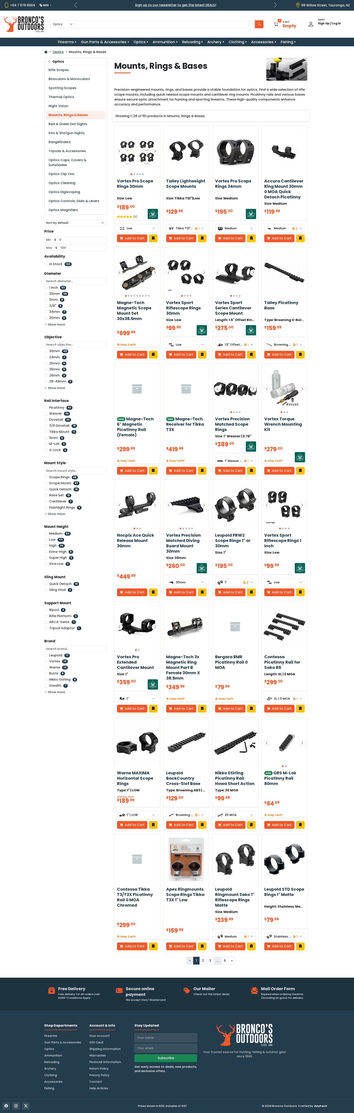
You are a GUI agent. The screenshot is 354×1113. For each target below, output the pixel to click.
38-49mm (60, 381)
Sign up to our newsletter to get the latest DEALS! (175, 5)
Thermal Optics (61, 97)
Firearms (66, 42)
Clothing (236, 42)
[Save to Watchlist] (153, 238)
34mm (57, 311)
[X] (26, 1106)
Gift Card (96, 1042)
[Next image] (155, 151)
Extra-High (60, 551)
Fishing (287, 42)
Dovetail (59, 419)
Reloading (191, 42)
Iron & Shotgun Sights (67, 133)
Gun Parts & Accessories (103, 42)
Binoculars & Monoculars (69, 79)
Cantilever (60, 501)
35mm (57, 369)
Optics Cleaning (62, 183)
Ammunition (164, 42)
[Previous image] (119, 151)
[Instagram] (16, 1106)
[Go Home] (46, 52)
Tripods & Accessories (67, 151)
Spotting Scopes (62, 88)
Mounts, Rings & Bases (68, 115)
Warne (57, 667)
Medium (59, 533)
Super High (60, 557)
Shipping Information (105, 1049)
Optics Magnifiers (63, 210)
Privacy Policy (99, 1075)
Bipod (56, 609)
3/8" (55, 305)
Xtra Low (59, 563)
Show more (56, 324)
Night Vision (58, 106)
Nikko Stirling (62, 679)
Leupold (58, 655)
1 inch (57, 287)
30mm (58, 293)
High (56, 545)
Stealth (57, 685)
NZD (46, 5)
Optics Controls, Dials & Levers (74, 201)
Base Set (59, 495)
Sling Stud (60, 589)
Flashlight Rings (64, 507)
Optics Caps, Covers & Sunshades (67, 162)
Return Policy (99, 1069)
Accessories (262, 42)
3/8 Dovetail (62, 425)
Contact (95, 1082)
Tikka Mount (62, 431)
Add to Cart (183, 238)
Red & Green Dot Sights (68, 124)
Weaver (59, 413)
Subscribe (166, 1058)
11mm (56, 299)
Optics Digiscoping (64, 192)
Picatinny (60, 407)
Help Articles (98, 1088)
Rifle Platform (63, 616)
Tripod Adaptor (64, 628)
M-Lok (57, 443)
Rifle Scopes (59, 70)
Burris (56, 673)
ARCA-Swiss (61, 622)
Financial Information (105, 1062)
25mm (57, 318)
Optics (140, 42)
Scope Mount (63, 483)
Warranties (97, 1055)
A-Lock (57, 450)
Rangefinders (60, 142)
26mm (57, 375)
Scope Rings (62, 477)
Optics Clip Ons (61, 174)
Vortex (57, 661)
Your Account (99, 1036)
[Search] (259, 24)
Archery (214, 42)
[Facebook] (6, 1106)
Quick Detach (63, 489)
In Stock (59, 264)
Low (56, 539)
